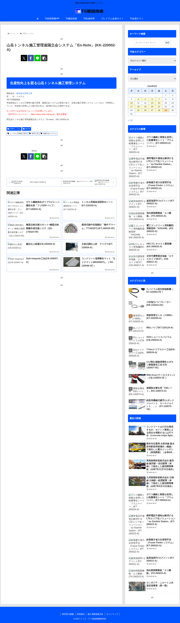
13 (152, 103)
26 (145, 110)
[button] (44, 58)
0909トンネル (15, 129)
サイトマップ (112, 614)
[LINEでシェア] (37, 58)
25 (138, 110)
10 (131, 103)
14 (159, 103)
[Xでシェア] (24, 58)
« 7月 (130, 120)
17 (131, 106)
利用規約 (81, 614)
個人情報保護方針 (95, 614)
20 (152, 106)
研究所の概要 (68, 614)
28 (159, 110)
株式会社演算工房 (24, 93)
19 (145, 106)
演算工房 (35, 133)
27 (152, 110)
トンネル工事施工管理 (18, 133)
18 (138, 106)
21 (159, 106)
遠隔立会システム (50, 133)
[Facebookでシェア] (31, 58)
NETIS (27, 129)
